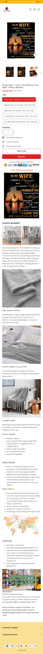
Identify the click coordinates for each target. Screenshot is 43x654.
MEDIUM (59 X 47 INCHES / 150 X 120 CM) (19, 105)
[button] (30, 9)
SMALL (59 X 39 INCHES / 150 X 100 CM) (19, 99)
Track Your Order (8, 638)
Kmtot (24, 650)
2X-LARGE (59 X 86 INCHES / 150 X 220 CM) (21, 122)
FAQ (3, 631)
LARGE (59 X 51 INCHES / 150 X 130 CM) (19, 110)
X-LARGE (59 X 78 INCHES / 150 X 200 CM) (20, 116)
